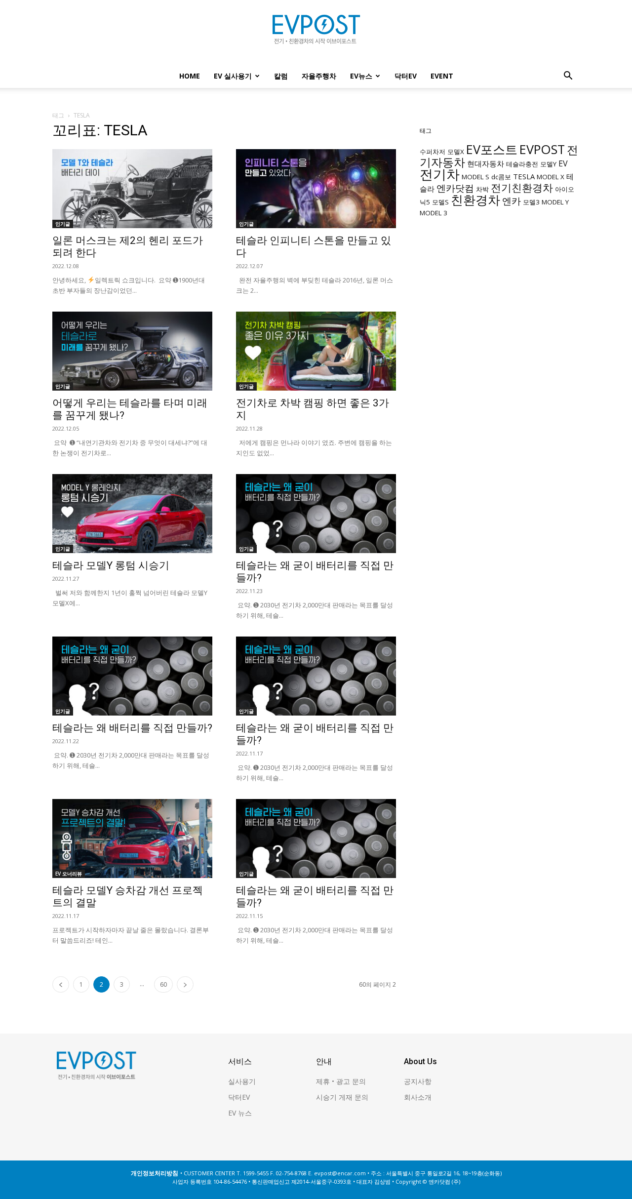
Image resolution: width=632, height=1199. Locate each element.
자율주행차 (319, 75)
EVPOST (542, 149)
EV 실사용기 (233, 75)
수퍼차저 (432, 151)
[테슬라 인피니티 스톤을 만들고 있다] (316, 188)
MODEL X (550, 176)
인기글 (62, 223)
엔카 (511, 201)
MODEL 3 (433, 212)
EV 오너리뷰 (68, 873)
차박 (482, 189)
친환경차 (475, 199)
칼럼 (281, 75)
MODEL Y (555, 202)
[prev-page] (60, 984)
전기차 (440, 174)
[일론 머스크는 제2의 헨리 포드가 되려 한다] (132, 188)
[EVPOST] (316, 33)
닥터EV (406, 75)
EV (563, 163)
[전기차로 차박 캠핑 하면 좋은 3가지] (316, 351)
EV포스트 (491, 149)
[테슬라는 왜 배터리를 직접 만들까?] (132, 676)
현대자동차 (485, 163)
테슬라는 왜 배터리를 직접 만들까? (132, 728)
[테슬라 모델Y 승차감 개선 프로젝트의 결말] (132, 838)
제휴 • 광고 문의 (341, 1081)
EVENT (442, 75)
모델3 (531, 202)
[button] (568, 76)
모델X (455, 151)
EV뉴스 (361, 75)
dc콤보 (501, 176)
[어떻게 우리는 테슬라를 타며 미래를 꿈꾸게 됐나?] (132, 351)
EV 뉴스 (240, 1113)
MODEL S (475, 176)
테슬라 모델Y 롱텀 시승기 (110, 565)
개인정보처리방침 (154, 1173)
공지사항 (418, 1081)
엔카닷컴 (455, 188)
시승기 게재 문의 (342, 1097)
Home (189, 75)
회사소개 (418, 1097)
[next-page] (185, 984)
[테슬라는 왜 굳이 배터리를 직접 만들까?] (316, 513)
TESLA (524, 176)
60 (163, 984)
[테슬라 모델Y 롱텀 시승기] (132, 513)
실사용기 (242, 1081)
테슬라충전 (522, 164)
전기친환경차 (522, 187)
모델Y (548, 164)
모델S (440, 202)
